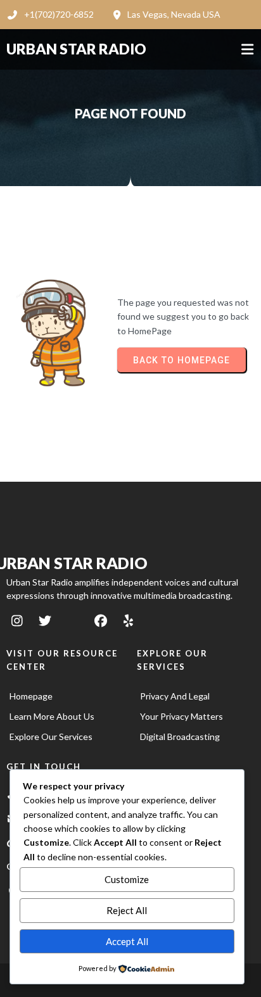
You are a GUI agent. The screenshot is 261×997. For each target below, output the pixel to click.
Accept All (127, 941)
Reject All (126, 910)
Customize (127, 879)
